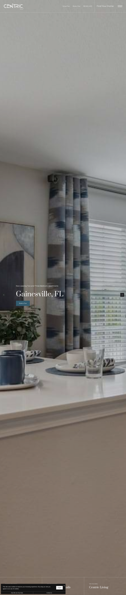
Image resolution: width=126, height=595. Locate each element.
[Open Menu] (120, 6)
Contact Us (49, 593)
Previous (4, 295)
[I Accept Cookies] (64, 586)
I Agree (59, 587)
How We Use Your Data (17, 593)
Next (122, 295)
